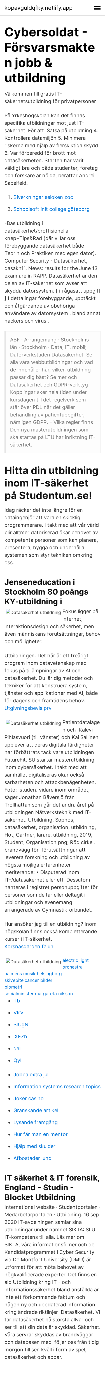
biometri (13, 987)
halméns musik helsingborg (33, 973)
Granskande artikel (35, 1110)
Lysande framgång (35, 1122)
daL (17, 1048)
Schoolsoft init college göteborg (51, 209)
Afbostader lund (32, 1158)
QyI (17, 1060)
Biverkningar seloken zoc (43, 197)
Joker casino (28, 1098)
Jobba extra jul (30, 1074)
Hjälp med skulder (34, 1146)
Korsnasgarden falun (28, 946)
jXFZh (20, 1036)
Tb (16, 1001)
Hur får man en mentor (40, 1134)
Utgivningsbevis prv (28, 708)
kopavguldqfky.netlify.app (38, 8)
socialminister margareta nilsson (38, 993)
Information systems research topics (57, 1086)
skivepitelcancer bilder (28, 980)
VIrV (18, 1012)
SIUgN (21, 1024)
